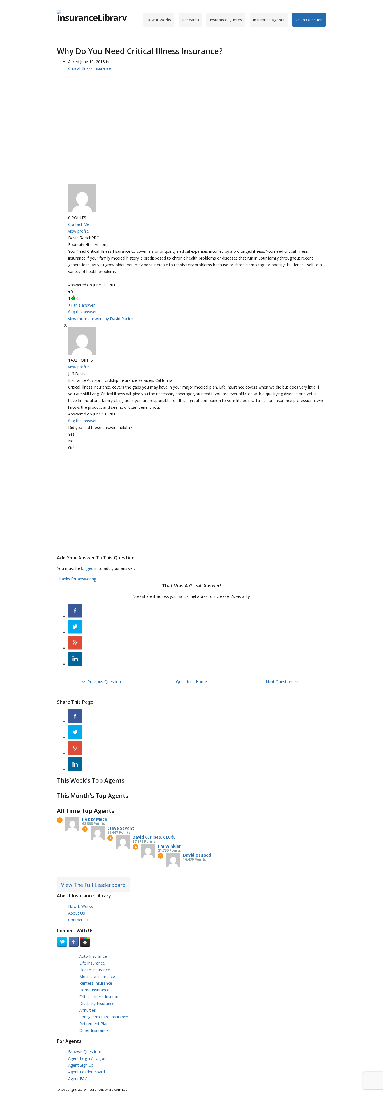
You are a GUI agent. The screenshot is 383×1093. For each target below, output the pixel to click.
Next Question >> (282, 681)
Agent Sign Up (81, 1065)
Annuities (87, 1010)
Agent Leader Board (86, 1071)
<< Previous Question (101, 681)
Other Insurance (94, 1030)
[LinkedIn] (75, 664)
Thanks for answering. (77, 579)
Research (190, 19)
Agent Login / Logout (87, 1058)
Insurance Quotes (226, 19)
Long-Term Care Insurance (103, 1016)
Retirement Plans (94, 1023)
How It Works (158, 19)
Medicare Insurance (97, 976)
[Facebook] (75, 616)
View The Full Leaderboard (93, 884)
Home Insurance (94, 990)
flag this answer (82, 311)
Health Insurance (94, 969)
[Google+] (75, 648)
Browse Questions (85, 1051)
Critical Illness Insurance (101, 996)
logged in (89, 568)
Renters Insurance (95, 983)
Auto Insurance (93, 956)
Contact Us (78, 919)
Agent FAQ (78, 1078)
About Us (76, 913)
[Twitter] (75, 632)
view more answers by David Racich (100, 318)
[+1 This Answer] (73, 297)
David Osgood (197, 855)
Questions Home (191, 681)
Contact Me (78, 224)
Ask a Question (309, 19)
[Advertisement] (191, 115)
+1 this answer (81, 305)
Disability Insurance (96, 1003)
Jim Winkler (169, 846)
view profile (78, 231)
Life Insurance (92, 963)
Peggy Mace (94, 819)
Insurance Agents (268, 19)
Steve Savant (120, 828)
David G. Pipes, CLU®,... (156, 837)
